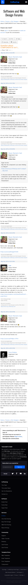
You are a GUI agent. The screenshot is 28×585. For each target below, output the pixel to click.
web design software (15, 453)
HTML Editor (7, 451)
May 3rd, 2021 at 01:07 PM (8, 83)
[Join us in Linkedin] (24, 473)
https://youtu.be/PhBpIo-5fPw (9, 338)
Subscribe (5, 42)
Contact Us (4, 494)
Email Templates (6, 558)
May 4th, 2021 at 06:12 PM (8, 348)
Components (5, 564)
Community (5, 532)
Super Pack (4, 508)
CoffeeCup (5, 482)
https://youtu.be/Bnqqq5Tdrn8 (9, 252)
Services (4, 512)
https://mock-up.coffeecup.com (8, 306)
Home (2, 21)
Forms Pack (4, 505)
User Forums (5, 544)
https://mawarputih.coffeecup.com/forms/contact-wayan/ (14, 79)
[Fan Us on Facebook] (16, 473)
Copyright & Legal (9, 575)
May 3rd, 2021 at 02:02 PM (8, 233)
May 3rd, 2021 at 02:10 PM (8, 261)
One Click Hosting (6, 518)
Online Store (23, 569)
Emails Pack (4, 502)
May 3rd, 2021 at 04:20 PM (8, 311)
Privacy (16, 575)
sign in (7, 30)
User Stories (5, 547)
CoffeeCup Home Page (13, 569)
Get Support (20, 572)
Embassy (4, 541)
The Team (4, 485)
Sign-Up (20, 467)
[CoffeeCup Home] (14, 2)
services (4, 455)
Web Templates (6, 555)
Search (5, 38)
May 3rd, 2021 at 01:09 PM (8, 149)
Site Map (21, 575)
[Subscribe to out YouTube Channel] (20, 473)
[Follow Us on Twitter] (12, 473)
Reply (18, 38)
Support (4, 535)
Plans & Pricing (5, 527)
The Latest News (6, 488)
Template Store (6, 552)
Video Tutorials (5, 538)
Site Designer (15, 21)
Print (11, 38)
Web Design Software (10, 572)
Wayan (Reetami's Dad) (15, 57)
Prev (3, 50)
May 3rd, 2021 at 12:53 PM (7, 53)
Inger (9, 265)
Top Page (4, 569)
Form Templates (6, 561)
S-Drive (3, 515)
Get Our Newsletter (7, 491)
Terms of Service (15, 582)
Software (4, 498)
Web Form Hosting (6, 524)
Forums (7, 21)
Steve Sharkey (12, 352)
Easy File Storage (6, 521)
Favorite (14, 42)
